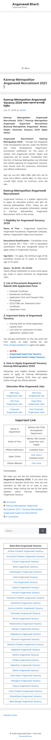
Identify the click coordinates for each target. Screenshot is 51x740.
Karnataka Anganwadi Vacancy (25, 613)
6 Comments (12, 516)
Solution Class (10, 715)
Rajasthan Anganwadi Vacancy (25, 665)
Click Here (36, 455)
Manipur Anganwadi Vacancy (25, 629)
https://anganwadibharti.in (16, 345)
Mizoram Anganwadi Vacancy (25, 639)
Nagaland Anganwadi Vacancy (25, 650)
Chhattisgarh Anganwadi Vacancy (25, 572)
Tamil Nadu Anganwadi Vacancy (25, 675)
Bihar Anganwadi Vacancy (25, 567)
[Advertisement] (25, 37)
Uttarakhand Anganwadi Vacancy (25, 696)
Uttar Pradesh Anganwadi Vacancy (25, 691)
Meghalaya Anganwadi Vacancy (25, 634)
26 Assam (11, 502)
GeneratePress (25, 736)
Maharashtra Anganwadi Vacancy (25, 624)
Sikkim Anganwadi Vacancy (25, 670)
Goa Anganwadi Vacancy (25, 582)
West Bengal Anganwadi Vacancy (26, 701)
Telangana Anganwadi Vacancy (26, 681)
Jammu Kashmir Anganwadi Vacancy (25, 608)
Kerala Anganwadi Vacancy (26, 618)
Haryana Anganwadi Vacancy (26, 592)
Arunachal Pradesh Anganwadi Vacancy (25, 556)
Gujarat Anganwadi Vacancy (25, 587)
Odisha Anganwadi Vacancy (25, 655)
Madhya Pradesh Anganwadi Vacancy (25, 644)
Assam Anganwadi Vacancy (25, 561)
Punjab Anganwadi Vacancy (25, 660)
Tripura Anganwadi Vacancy (25, 686)
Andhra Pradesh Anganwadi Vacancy (25, 551)
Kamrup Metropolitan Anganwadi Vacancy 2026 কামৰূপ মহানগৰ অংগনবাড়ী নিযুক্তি (25, 102)
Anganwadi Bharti (25, 4)
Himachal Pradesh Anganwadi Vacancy (25, 598)
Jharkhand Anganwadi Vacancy (25, 603)
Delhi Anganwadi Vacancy (25, 577)
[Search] (42, 531)
